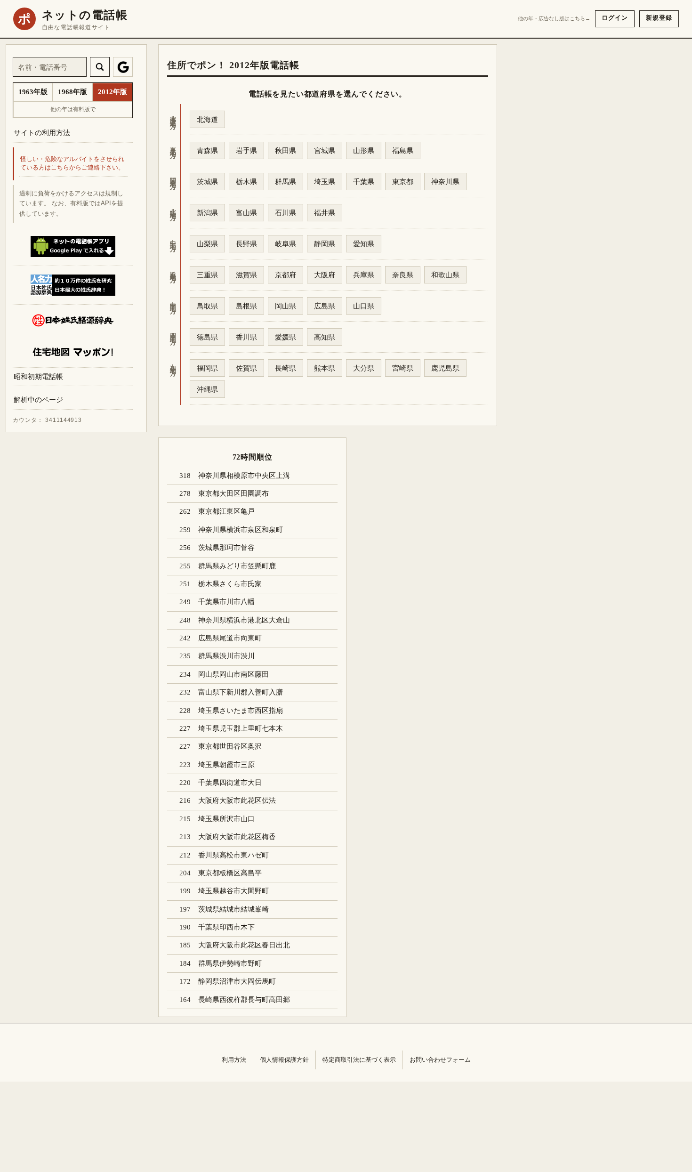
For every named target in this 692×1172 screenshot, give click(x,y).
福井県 (324, 213)
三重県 (207, 275)
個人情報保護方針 (284, 1059)
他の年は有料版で (73, 109)
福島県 (402, 150)
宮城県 (324, 150)
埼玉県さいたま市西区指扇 (240, 710)
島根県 (246, 306)
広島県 (324, 306)
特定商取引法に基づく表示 (359, 1059)
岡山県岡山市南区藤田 (233, 674)
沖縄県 (207, 389)
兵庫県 (363, 275)
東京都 (402, 182)
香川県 (246, 337)
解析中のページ (38, 400)
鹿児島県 (445, 368)
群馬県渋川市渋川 (226, 656)
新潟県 (207, 213)
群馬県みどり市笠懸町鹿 (237, 566)
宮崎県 (402, 368)
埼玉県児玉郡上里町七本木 (240, 728)
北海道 (207, 119)
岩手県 (246, 150)
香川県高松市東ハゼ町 (233, 855)
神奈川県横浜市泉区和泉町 (240, 529)
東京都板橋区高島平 (230, 873)
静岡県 (324, 244)
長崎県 (285, 368)
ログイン (615, 17)
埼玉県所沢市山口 (226, 819)
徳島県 (207, 337)
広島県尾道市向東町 (230, 638)
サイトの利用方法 (42, 133)
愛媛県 (285, 337)
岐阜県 (285, 244)
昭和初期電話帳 (38, 376)
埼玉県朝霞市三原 (226, 764)
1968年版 (72, 92)
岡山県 (285, 306)
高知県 (324, 337)
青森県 (207, 150)
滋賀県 (246, 275)
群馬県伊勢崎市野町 (230, 963)
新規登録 (659, 17)
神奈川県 (445, 182)
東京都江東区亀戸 (226, 511)
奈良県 (402, 275)
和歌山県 (445, 275)
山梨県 (207, 244)
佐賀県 (246, 368)
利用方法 (234, 1059)
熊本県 (324, 368)
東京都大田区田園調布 (233, 493)
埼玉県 (324, 182)
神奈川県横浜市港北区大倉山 (244, 620)
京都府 (285, 275)
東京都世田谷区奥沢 (230, 746)
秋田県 (285, 150)
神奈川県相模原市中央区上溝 (244, 475)
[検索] (100, 67)
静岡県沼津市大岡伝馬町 (237, 981)
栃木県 (246, 182)
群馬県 (285, 182)
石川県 (285, 213)
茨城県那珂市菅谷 (226, 547)
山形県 (363, 150)
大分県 (363, 368)
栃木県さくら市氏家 (230, 584)
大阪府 (324, 275)
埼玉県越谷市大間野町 (233, 891)
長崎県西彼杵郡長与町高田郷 (244, 999)
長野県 (246, 244)
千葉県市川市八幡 (226, 602)
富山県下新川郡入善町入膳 (240, 692)
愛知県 (363, 244)
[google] (123, 67)
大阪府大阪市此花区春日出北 (244, 945)
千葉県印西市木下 (226, 927)
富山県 (246, 213)
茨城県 (207, 182)
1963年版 (33, 92)
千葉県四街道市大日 (230, 782)
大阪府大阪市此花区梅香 (237, 837)
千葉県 (363, 182)
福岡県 (207, 368)
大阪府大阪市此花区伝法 (237, 800)
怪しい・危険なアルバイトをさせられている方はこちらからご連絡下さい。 (72, 163)
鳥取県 (207, 306)
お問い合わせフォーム (440, 1059)
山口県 (363, 306)
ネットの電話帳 (85, 15)
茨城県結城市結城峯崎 (233, 909)
